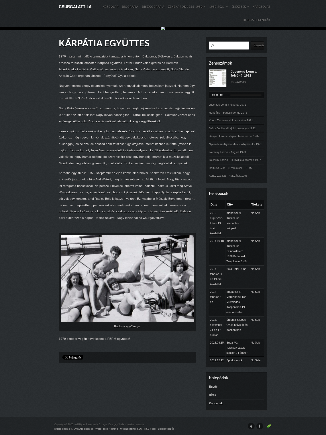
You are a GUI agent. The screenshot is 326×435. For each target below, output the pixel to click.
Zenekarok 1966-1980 (187, 9)
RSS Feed (150, 428)
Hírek (212, 395)
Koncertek (216, 403)
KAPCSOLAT (261, 6)
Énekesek (240, 9)
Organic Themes (83, 428)
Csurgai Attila (75, 7)
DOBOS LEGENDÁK (256, 20)
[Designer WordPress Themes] (269, 427)
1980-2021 (218, 9)
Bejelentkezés (166, 428)
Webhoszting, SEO (131, 428)
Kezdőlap (110, 6)
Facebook (259, 426)
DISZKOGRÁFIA (153, 6)
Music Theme (62, 428)
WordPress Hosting (106, 428)
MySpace (251, 426)
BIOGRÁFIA (130, 6)
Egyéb (213, 386)
